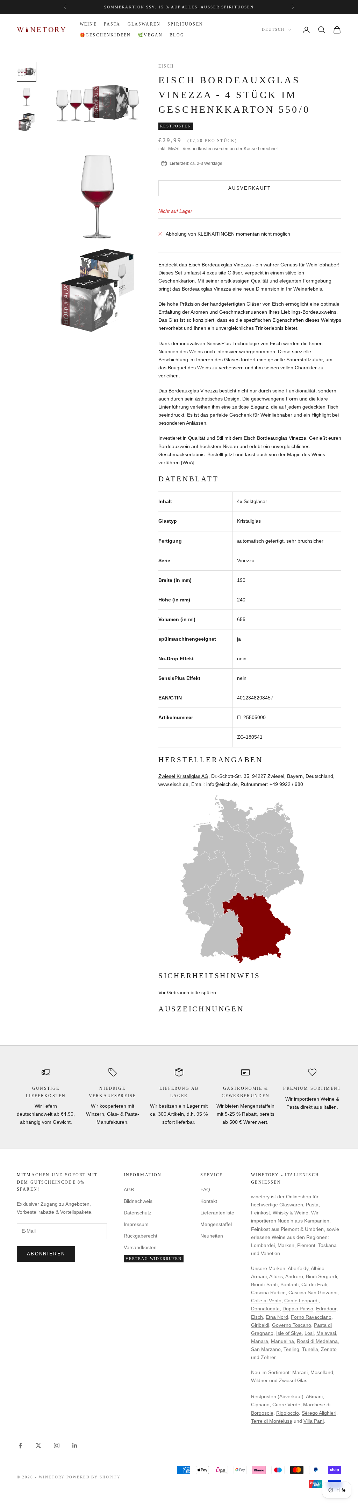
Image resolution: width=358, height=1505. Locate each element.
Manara (259, 1341)
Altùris (276, 1276)
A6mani (314, 1396)
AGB (129, 1189)
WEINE (88, 24)
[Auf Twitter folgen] (38, 1445)
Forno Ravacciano (311, 1317)
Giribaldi (260, 1325)
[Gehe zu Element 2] (26, 97)
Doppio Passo (297, 1308)
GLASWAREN (144, 24)
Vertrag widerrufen (154, 1258)
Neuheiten (211, 1236)
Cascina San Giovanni (312, 1292)
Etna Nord (277, 1317)
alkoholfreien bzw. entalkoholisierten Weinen (202, 7)
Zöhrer (268, 1357)
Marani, (300, 1372)
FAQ (205, 1189)
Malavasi (326, 1333)
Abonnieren (46, 1253)
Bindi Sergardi (321, 1276)
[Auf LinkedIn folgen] (74, 1445)
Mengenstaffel (216, 1224)
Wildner (259, 1380)
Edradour (326, 1308)
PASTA (112, 24)
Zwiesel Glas (293, 1380)
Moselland (321, 1372)
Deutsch (273, 30)
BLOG (177, 35)
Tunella (310, 1349)
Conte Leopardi (301, 1300)
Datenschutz (137, 1212)
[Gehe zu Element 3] (26, 122)
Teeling (291, 1349)
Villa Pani (313, 1421)
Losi (309, 1333)
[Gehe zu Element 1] (26, 72)
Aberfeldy (298, 1268)
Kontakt (208, 1201)
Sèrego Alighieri (319, 1413)
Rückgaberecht (140, 1236)
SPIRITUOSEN (185, 24)
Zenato (329, 1349)
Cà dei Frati (314, 1284)
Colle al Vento (266, 1300)
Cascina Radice (268, 1292)
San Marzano (266, 1349)
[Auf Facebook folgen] (20, 1445)
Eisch (166, 66)
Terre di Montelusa (271, 1421)
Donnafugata (265, 1308)
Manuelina (282, 1341)
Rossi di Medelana (317, 1341)
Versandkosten (197, 148)
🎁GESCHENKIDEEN (105, 35)
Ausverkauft (249, 188)
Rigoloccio (287, 1413)
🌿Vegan (150, 35)
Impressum (136, 1224)
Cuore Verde (286, 1404)
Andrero (294, 1276)
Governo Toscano (291, 1325)
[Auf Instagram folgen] (56, 1445)
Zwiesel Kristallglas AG (183, 776)
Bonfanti (289, 1284)
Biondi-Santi (264, 1284)
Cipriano (260, 1404)
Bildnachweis (138, 1201)
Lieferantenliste (217, 1212)
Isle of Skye (289, 1333)
